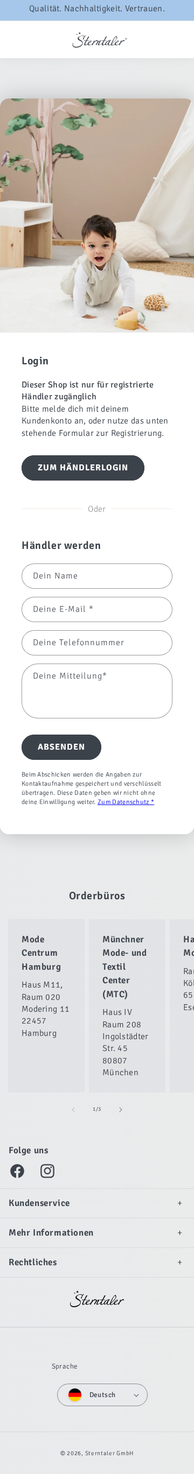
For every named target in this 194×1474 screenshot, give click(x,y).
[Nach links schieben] (73, 1110)
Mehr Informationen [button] (51, 1232)
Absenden (61, 747)
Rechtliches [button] (33, 1262)
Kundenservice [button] (39, 1203)
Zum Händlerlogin (83, 467)
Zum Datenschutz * (126, 802)
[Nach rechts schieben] (121, 1110)
